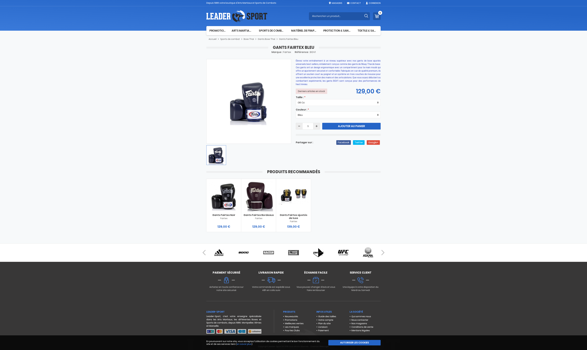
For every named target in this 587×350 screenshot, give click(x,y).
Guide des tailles (327, 316)
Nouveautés (291, 316)
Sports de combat (272, 30)
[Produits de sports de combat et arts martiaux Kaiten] (268, 252)
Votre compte (325, 319)
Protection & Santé (337, 30)
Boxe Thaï (249, 39)
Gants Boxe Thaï (266, 39)
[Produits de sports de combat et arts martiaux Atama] (368, 252)
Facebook (343, 142)
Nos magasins (359, 323)
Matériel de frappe (304, 30)
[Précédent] (204, 253)
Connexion (375, 3)
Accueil (212, 39)
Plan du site (324, 323)
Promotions (291, 319)
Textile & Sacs (368, 30)
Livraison (323, 326)
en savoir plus (244, 344)
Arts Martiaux (242, 30)
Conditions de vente (362, 326)
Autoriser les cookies (354, 342)
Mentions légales (360, 330)
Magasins (337, 3)
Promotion (217, 30)
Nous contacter (359, 319)
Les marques (292, 326)
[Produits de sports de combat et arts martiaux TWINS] (293, 252)
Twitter (358, 142)
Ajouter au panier (351, 126)
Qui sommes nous (361, 316)
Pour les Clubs (292, 330)
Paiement (323, 330)
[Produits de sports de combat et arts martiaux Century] (318, 252)
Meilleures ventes (294, 323)
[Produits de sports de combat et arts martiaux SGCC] (243, 252)
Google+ (373, 142)
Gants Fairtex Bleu (288, 39)
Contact (355, 3)
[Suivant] (383, 253)
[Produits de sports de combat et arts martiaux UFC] (343, 252)
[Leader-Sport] (236, 16)
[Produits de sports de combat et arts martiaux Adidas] (218, 252)
